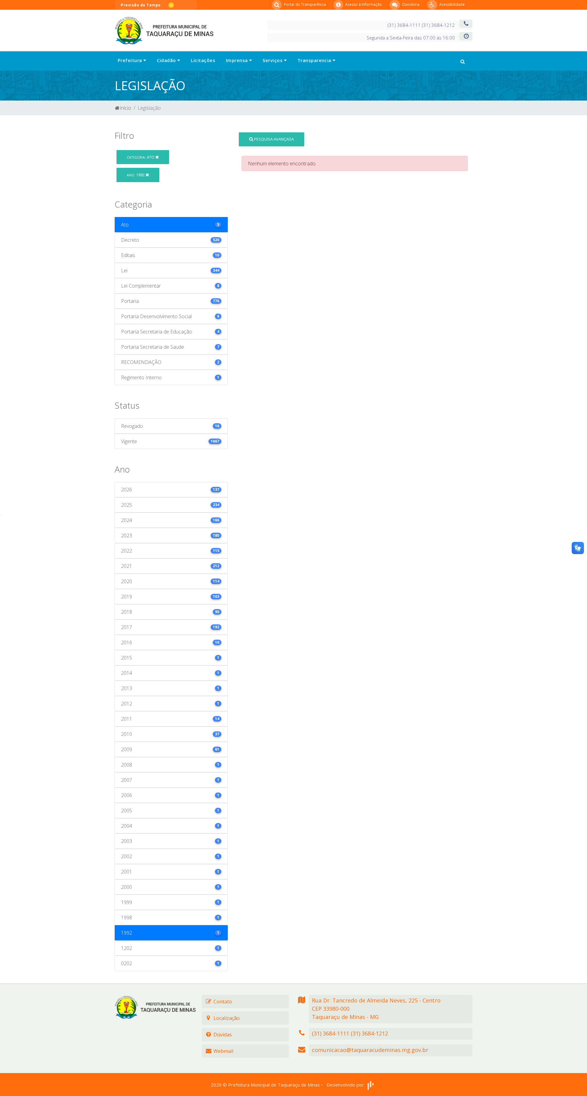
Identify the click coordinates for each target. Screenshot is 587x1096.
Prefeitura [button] (130, 60)
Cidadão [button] (167, 60)
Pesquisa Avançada (273, 139)
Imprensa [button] (237, 60)
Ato (141, 157)
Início (125, 108)
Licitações (203, 60)
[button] (462, 60)
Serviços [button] (273, 60)
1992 (136, 175)
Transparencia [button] (315, 60)
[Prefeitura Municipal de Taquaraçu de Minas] (164, 30)
